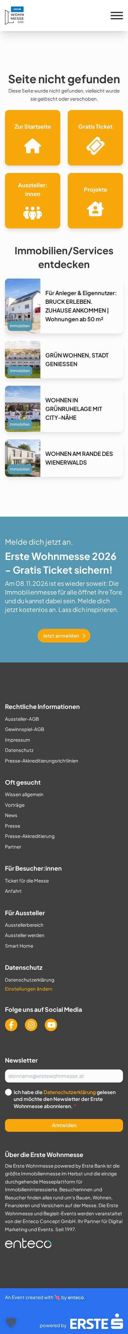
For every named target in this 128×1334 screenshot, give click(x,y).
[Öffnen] (117, 15)
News (11, 815)
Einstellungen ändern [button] (29, 989)
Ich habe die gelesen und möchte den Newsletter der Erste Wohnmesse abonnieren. (65, 1099)
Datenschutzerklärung (29, 980)
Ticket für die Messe (27, 880)
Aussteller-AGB (22, 719)
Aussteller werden (24, 935)
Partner (13, 846)
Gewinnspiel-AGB (24, 729)
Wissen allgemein (24, 794)
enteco (76, 1297)
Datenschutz (19, 750)
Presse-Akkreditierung (30, 836)
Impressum (17, 740)
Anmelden (64, 1125)
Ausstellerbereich (24, 925)
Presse (12, 826)
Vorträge (15, 805)
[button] (11, 1323)
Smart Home (19, 946)
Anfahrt (13, 891)
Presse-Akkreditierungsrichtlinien (41, 760)
